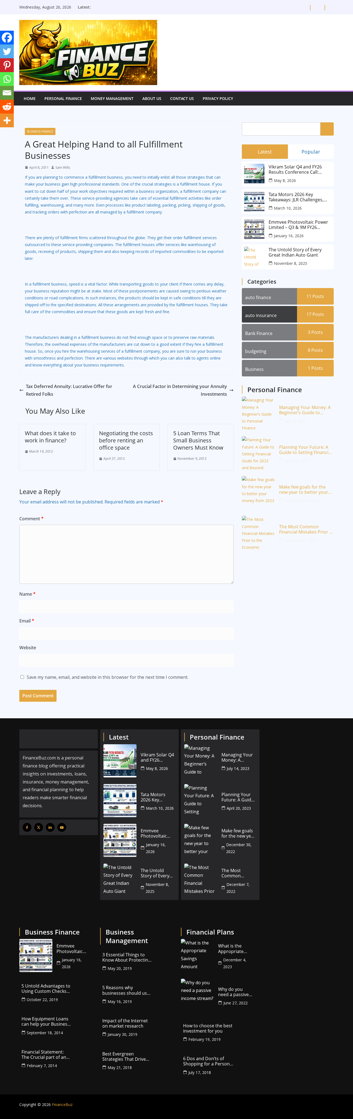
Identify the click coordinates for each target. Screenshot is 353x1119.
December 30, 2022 (302, 500)
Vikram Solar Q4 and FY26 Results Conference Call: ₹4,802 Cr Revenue (295, 169)
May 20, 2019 (120, 968)
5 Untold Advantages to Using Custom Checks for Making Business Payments (46, 988)
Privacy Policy (218, 98)
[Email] (7, 93)
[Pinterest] (7, 65)
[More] (7, 120)
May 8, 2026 (285, 180)
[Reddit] (7, 107)
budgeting (255, 351)
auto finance (258, 297)
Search (327, 129)
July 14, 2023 (295, 421)
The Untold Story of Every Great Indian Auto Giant (295, 252)
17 (315, 314)
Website (27, 648)
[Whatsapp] (7, 79)
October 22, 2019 (42, 999)
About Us (151, 98)
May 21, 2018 (120, 1067)
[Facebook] (7, 37)
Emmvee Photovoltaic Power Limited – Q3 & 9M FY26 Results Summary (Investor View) (298, 225)
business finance (40, 131)
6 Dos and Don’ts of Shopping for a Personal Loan (208, 1061)
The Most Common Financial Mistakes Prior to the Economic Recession (306, 529)
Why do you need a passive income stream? (235, 992)
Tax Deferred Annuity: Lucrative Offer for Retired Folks (69, 390)
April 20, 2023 (296, 460)
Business (254, 369)
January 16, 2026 (289, 235)
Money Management (112, 98)
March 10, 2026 (288, 208)
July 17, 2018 (199, 1072)
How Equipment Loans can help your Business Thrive (45, 1021)
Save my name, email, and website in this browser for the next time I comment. (107, 677)
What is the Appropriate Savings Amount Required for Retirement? (235, 948)
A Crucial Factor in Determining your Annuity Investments (180, 390)
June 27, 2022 (235, 1002)
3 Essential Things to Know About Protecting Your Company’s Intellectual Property (126, 957)
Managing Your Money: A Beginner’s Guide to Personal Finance (305, 410)
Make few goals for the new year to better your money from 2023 (303, 489)
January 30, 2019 (122, 1034)
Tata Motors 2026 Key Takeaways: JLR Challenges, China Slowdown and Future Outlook (298, 197)
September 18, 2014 (45, 1032)
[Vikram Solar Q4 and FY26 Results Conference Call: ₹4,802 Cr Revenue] (120, 760)
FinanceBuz (62, 1104)
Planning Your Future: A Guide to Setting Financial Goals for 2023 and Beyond (305, 450)
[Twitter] (7, 51)
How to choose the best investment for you (207, 1028)
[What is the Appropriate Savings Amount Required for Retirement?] (197, 955)
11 (315, 296)
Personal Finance (63, 98)
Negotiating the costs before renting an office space (126, 440)
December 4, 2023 (234, 963)
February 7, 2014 (42, 1065)
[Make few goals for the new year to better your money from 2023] (258, 492)
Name (27, 594)
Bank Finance (258, 333)
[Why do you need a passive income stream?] (197, 995)
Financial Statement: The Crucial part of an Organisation (44, 1054)
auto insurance (261, 315)
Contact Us (182, 98)
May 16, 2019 (120, 1001)
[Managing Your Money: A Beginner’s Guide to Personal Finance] (258, 413)
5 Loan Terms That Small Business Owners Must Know (198, 440)
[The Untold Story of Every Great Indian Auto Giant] (120, 880)
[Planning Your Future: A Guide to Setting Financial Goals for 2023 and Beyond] (258, 452)
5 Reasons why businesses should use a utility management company (125, 990)
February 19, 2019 (204, 1039)
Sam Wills (62, 167)
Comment (31, 519)
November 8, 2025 (290, 263)
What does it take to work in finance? (50, 436)
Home (30, 98)
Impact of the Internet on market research (125, 1023)
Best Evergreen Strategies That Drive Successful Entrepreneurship (124, 1056)
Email (26, 621)
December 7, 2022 (300, 540)
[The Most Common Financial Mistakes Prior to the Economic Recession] (258, 532)
